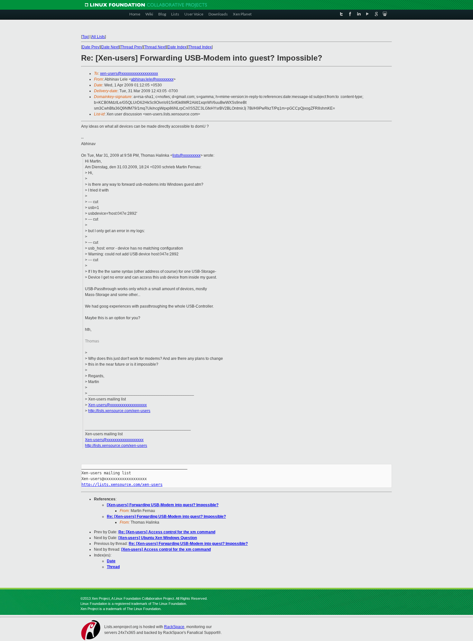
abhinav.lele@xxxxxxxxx (152, 79)
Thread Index (200, 47)
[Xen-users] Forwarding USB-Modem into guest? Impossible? (162, 505)
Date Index (177, 47)
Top (85, 37)
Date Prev (90, 47)
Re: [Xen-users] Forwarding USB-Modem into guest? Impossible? (166, 516)
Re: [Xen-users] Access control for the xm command (166, 532)
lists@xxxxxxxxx (186, 155)
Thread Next (155, 47)
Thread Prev (131, 47)
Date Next (110, 47)
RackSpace (174, 627)
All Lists (98, 37)
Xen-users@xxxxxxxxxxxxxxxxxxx (117, 405)
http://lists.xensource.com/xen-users (119, 411)
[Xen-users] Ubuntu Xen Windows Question (157, 538)
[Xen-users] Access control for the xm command (166, 549)
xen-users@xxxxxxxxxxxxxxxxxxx (129, 73)
